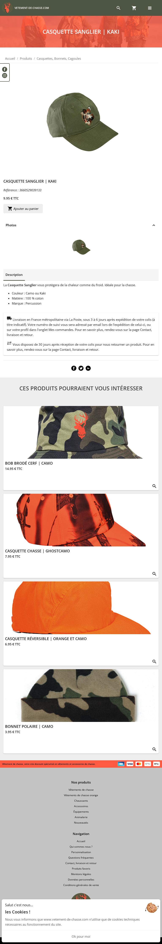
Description (14, 274)
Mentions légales (81, 874)
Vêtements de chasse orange (81, 795)
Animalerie (81, 817)
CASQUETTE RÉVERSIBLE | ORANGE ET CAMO (46, 638)
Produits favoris (81, 868)
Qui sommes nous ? (81, 846)
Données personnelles (81, 879)
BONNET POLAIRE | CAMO (29, 726)
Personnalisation (81, 852)
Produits (26, 58)
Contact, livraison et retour (81, 863)
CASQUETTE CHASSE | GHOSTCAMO (37, 550)
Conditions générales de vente (81, 885)
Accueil (10, 58)
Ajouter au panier (23, 208)
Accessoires (81, 806)
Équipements (81, 811)
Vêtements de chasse (81, 790)
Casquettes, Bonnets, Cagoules (59, 58)
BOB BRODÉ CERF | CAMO (29, 463)
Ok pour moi (81, 936)
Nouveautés (81, 822)
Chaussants (81, 800)
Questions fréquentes (81, 857)
